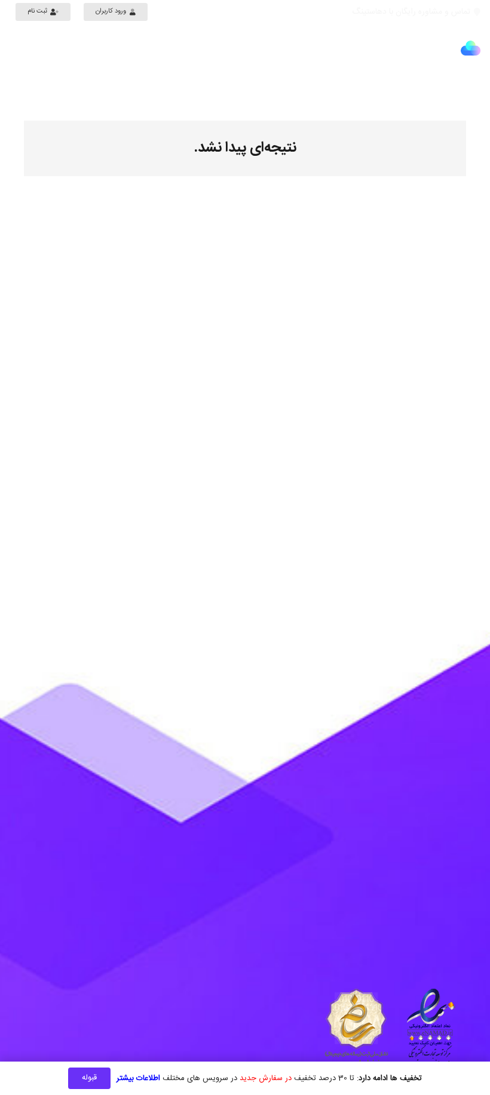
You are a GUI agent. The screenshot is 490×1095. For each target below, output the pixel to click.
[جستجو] (16, 48)
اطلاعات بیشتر (138, 1078)
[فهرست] (474, 86)
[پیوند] (470, 48)
